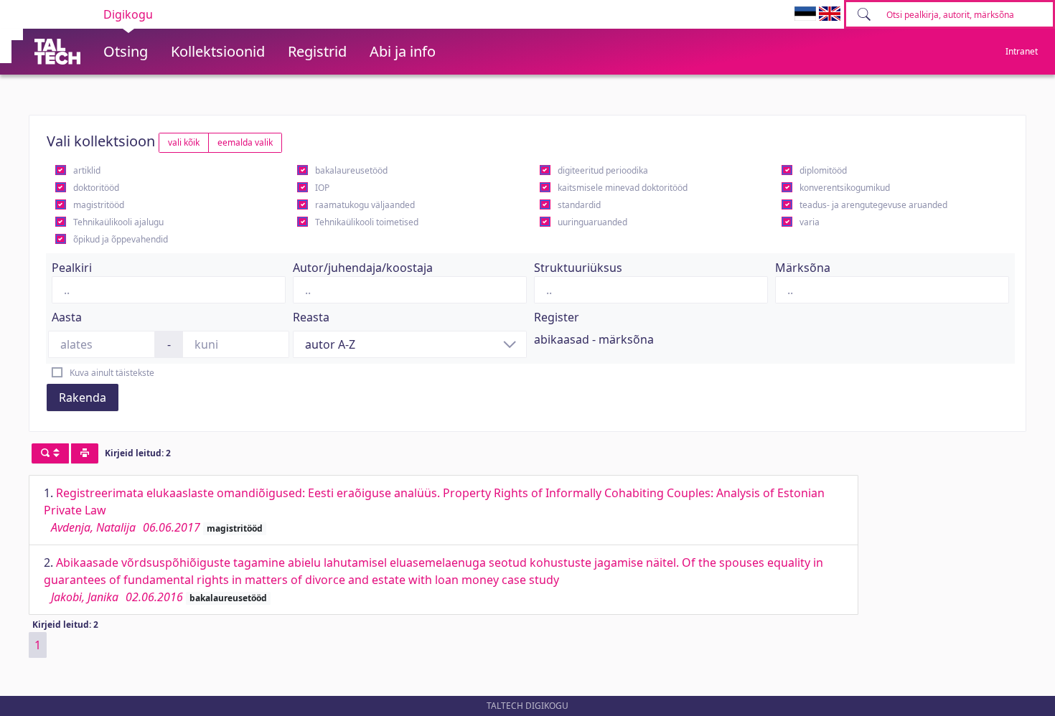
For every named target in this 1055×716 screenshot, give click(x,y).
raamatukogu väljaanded (365, 205)
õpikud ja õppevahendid (120, 239)
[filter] (50, 453)
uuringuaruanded (592, 222)
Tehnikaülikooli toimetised (366, 222)
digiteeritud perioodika (603, 170)
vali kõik (184, 142)
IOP (322, 188)
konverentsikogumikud (845, 188)
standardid (579, 205)
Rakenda (82, 397)
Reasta (311, 317)
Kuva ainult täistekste (112, 373)
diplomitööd (823, 170)
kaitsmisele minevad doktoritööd (623, 188)
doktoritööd (96, 188)
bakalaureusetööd (351, 170)
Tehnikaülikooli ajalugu (118, 222)
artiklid (86, 170)
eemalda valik (245, 142)
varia (810, 222)
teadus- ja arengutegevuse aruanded (873, 205)
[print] (84, 453)
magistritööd (98, 205)
